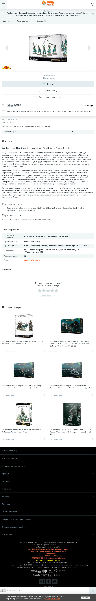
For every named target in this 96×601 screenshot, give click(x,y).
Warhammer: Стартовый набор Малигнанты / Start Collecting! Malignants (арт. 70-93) (21, 431)
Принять (85, 598)
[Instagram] (42, 581)
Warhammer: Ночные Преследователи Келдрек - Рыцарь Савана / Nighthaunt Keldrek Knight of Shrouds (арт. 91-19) (71, 432)
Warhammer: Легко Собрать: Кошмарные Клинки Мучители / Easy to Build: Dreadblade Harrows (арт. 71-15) (71, 387)
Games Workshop (32, 260)
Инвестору (7, 534)
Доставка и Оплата (10, 458)
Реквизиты (6, 489)
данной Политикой (52, 598)
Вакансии (6, 504)
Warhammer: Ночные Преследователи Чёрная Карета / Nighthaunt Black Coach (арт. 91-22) (23, 343)
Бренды (5, 473)
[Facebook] (48, 581)
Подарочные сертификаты (13, 466)
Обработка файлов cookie (13, 527)
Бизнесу (5, 496)
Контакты (6, 481)
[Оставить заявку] (44, 351)
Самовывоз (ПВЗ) (9, 451)
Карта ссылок (48, 586)
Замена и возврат (9, 512)
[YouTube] (54, 581)
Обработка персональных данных (16, 519)
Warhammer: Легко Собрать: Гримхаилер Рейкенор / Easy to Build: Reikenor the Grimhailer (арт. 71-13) (22, 387)
